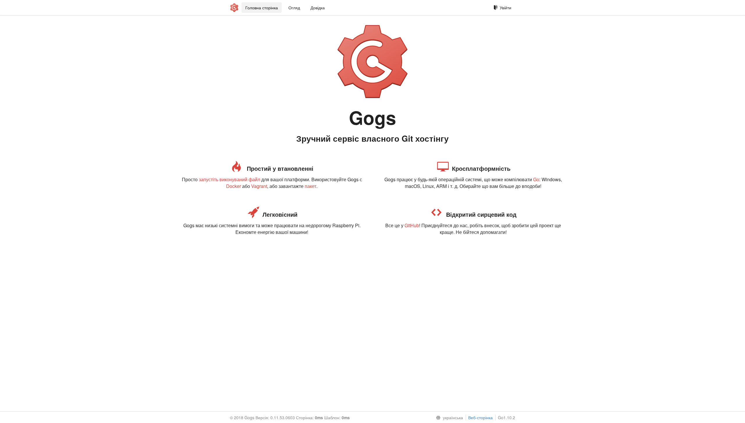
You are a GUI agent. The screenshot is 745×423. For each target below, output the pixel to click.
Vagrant (259, 186)
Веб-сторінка (480, 417)
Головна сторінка (261, 7)
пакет (310, 186)
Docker (233, 186)
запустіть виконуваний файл (229, 179)
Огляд (294, 7)
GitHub (412, 225)
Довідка (318, 7)
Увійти (505, 7)
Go (536, 179)
